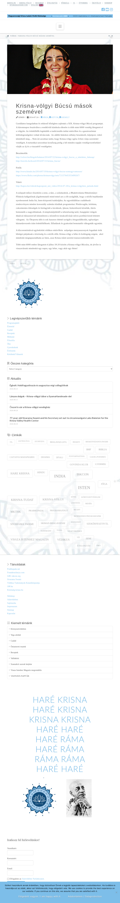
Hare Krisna (20, 473)
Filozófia (11, 340)
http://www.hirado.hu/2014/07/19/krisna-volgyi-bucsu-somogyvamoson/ (49, 171)
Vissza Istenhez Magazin (30, 539)
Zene (88, 538)
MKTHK (16, 511)
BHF (88, 449)
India (12, 263)
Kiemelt (65, 117)
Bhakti (76, 442)
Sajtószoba (11, 603)
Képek (73, 497)
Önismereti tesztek (18, 647)
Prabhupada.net (13, 569)
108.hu (10, 586)
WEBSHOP (108, 3)
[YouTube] (107, 9)
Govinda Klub (79, 464)
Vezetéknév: (12, 848)
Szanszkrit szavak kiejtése (21, 664)
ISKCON (83, 474)
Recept (77, 510)
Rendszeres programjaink (87, 516)
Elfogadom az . (26, 879)
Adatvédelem (12, 599)
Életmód (10, 326)
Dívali (59, 457)
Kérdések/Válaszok (15, 354)
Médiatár (10, 337)
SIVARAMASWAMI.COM (19, 5)
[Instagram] (111, 9)
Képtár (55, 117)
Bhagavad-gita (58, 442)
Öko (9, 344)
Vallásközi (15, 658)
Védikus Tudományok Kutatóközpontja (23, 583)
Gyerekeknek (12, 347)
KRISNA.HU (11, 3)
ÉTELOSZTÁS (52, 3)
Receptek (11, 333)
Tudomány (46, 531)
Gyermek (100, 464)
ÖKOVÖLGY (96, 3)
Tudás (59, 530)
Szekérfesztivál (97, 523)
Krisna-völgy (53, 499)
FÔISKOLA (65, 3)
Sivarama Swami (22, 524)
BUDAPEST (39, 3)
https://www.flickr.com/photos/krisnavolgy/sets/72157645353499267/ (48, 175)
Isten (23, 263)
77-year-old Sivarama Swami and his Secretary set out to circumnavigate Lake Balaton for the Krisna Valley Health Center (59, 419)
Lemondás (75, 503)
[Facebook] (103, 9)
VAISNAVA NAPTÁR (20, 676)
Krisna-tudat (22, 500)
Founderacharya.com (15, 572)
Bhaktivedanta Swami (97, 442)
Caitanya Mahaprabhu (22, 457)
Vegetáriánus (74, 531)
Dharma (45, 457)
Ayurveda (39, 442)
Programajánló (13, 323)
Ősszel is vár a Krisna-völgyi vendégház (30, 407)
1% (74, 3)
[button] (60, 26)
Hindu (41, 472)
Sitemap (10, 610)
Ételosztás (11, 351)
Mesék (88, 504)
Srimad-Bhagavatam (53, 523)
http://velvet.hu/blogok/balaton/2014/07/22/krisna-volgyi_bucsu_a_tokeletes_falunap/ (55, 157)
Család (10, 330)
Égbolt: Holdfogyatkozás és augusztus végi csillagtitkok (39, 385)
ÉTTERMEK (83, 3)
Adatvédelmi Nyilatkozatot (33, 879)
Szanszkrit (76, 522)
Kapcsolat (11, 613)
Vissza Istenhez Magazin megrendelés (26, 670)
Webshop (11, 596)
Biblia (103, 449)
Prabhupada (36, 510)
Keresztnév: (12, 858)
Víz (78, 537)
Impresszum (12, 606)
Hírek (45, 117)
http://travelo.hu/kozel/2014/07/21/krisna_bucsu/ (38, 161)
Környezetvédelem (90, 497)
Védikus (63, 539)
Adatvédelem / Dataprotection (85, 896)
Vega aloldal (16, 635)
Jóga (104, 484)
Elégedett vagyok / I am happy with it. (39, 896)
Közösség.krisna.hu (15, 590)
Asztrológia (24, 441)
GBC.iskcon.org (13, 576)
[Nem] (116, 892)
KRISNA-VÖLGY (25, 3)
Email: (10, 868)
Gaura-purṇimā (98, 457)
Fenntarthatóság (77, 456)
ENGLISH (34, 5)
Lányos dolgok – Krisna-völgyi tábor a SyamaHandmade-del (41, 396)
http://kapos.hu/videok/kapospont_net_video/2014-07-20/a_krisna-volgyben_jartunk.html (57, 186)
